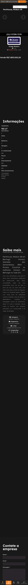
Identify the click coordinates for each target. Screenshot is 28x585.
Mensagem (6, 567)
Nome (5, 554)
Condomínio (4, 126)
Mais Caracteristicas (7, 170)
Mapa (3, 1)
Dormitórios (5, 131)
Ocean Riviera (14, 46)
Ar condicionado (6, 151)
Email (5, 561)
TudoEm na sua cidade (12, 1)
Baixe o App (22, 1)
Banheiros (4, 141)
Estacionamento (6, 161)
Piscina (3, 156)
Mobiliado (4, 165)
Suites (3, 136)
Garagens (4, 146)
